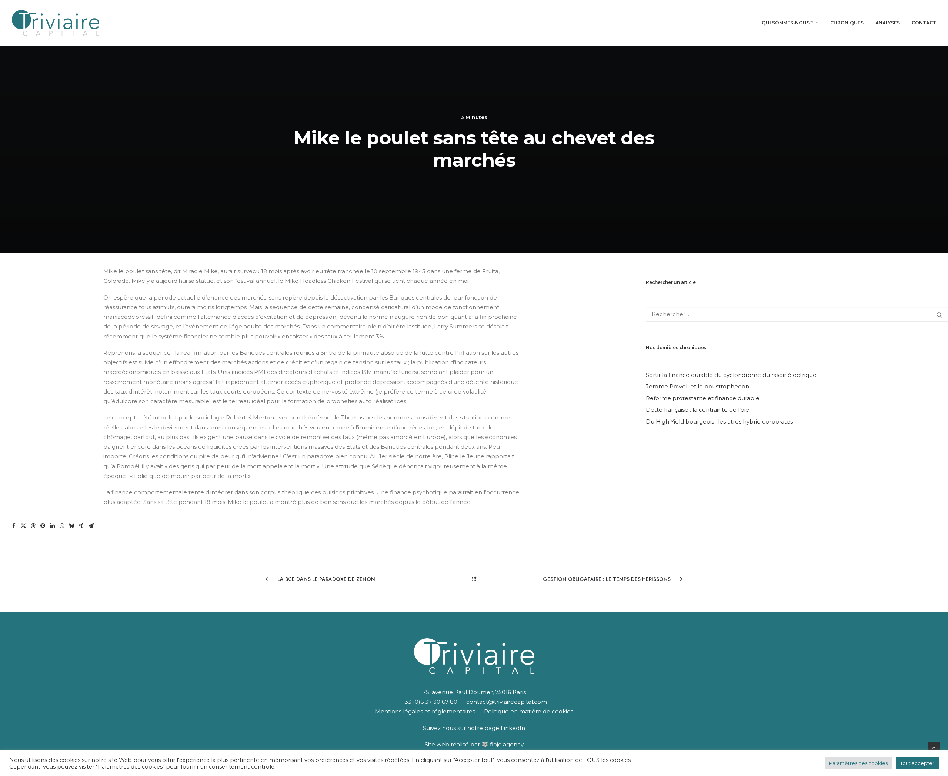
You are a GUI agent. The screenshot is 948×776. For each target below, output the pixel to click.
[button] (13, 525)
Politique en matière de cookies (528, 711)
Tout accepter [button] (917, 763)
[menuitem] (793, 23)
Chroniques (847, 23)
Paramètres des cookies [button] (858, 763)
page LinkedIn (504, 728)
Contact (924, 23)
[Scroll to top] (934, 746)
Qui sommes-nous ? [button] (787, 23)
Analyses (887, 23)
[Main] (474, 579)
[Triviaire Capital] (55, 23)
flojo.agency (507, 744)
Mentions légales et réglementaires (425, 711)
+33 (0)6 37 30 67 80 (429, 701)
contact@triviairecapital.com (506, 701)
